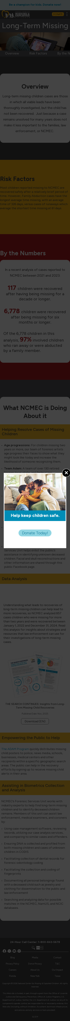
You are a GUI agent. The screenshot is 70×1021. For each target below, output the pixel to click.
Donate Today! (35, 532)
